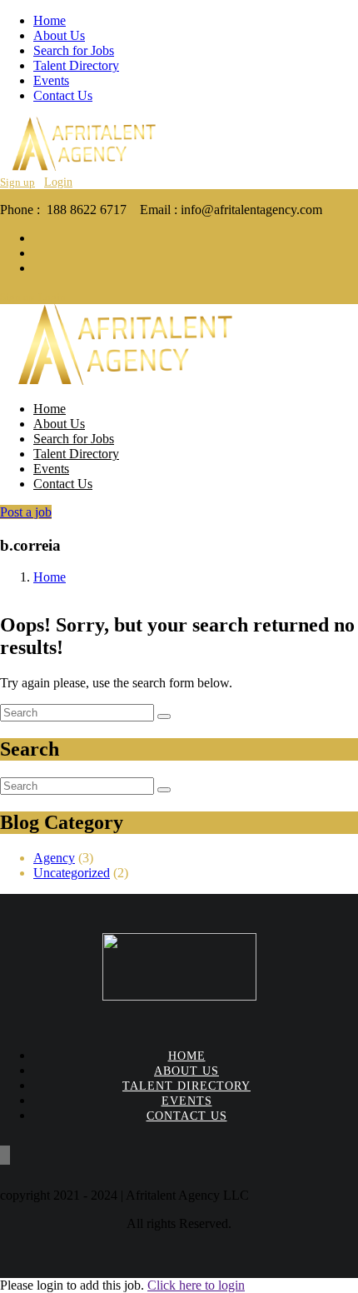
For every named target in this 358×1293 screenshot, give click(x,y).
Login (58, 182)
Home (49, 20)
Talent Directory (76, 65)
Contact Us (62, 95)
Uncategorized (71, 873)
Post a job (26, 512)
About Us (59, 35)
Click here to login (196, 1285)
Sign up (17, 182)
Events (51, 80)
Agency (54, 858)
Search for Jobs (73, 50)
